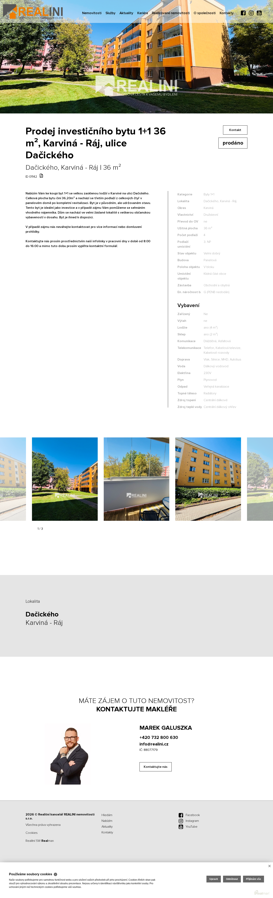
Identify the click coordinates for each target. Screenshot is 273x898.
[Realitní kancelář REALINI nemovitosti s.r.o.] (33, 11)
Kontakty (227, 36)
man (47, 841)
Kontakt (235, 130)
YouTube (191, 827)
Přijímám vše (253, 879)
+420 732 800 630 (158, 737)
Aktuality (126, 36)
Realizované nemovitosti (171, 36)
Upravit (213, 879)
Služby (111, 36)
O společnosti (205, 36)
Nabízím (107, 821)
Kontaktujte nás (155, 767)
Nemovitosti (92, 36)
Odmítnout (232, 879)
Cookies (32, 833)
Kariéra (142, 36)
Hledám (107, 815)
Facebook (193, 815)
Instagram (192, 821)
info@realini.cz (153, 744)
